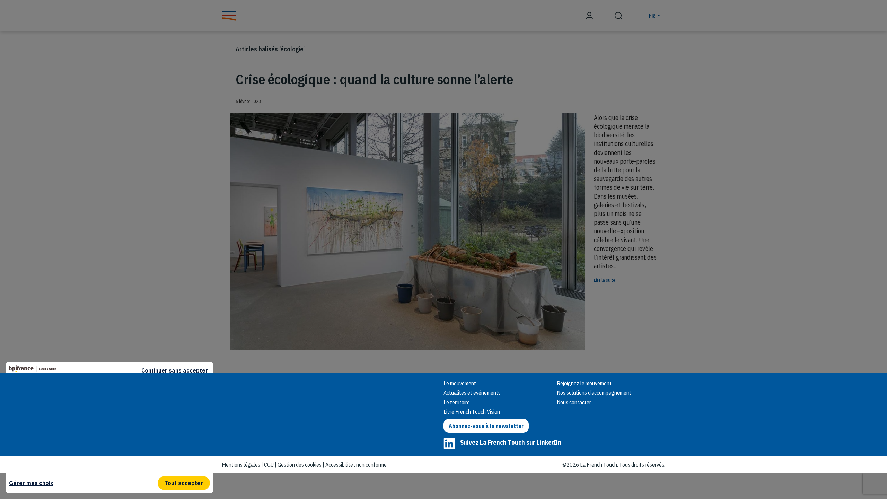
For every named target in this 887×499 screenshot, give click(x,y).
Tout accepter (184, 483)
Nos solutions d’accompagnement (594, 392)
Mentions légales (241, 464)
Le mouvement (460, 383)
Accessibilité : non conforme (356, 464)
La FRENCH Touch (270, 392)
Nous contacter (574, 402)
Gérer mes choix (31, 483)
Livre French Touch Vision (472, 411)
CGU (269, 464)
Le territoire (457, 402)
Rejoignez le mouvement (584, 383)
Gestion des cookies (300, 464)
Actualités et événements (472, 392)
